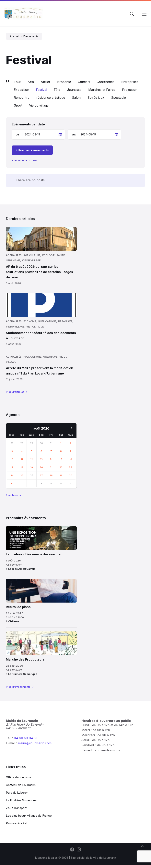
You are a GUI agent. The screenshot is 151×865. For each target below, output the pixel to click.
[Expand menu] (144, 14)
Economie (29, 321)
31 (12, 483)
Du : (18, 134)
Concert (84, 82)
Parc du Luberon (17, 792)
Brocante (64, 82)
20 (41, 467)
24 (12, 475)
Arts (31, 82)
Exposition (21, 90)
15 (61, 459)
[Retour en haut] (142, 847)
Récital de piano (18, 607)
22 (61, 467)
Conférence (105, 82)
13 (41, 459)
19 (31, 467)
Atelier (45, 82)
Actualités (13, 255)
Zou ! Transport (16, 808)
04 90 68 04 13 (25, 738)
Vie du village (39, 105)
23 (70, 467)
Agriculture (31, 255)
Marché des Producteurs (25, 659)
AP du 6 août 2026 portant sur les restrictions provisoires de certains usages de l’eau (39, 272)
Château (13, 621)
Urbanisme (13, 260)
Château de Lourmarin (21, 785)
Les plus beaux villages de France (29, 815)
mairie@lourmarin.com (35, 743)
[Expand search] (132, 14)
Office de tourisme (18, 777)
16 (70, 459)
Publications (47, 321)
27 (12, 443)
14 (51, 459)
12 (31, 459)
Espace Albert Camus (21, 568)
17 (12, 467)
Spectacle (118, 97)
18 (22, 467)
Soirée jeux (95, 97)
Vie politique (35, 326)
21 (51, 467)
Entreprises (129, 82)
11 (22, 459)
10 (12, 459)
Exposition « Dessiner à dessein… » (33, 554)
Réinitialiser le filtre (24, 160)
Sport (18, 105)
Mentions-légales (46, 857)
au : (74, 134)
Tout (17, 82)
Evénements (30, 36)
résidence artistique (50, 97)
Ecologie (48, 255)
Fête (57, 90)
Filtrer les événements (32, 150)
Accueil (14, 36)
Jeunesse (74, 90)
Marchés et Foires (101, 90)
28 (21, 443)
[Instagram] (79, 850)
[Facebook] (72, 850)
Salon (76, 97)
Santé (60, 255)
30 (70, 475)
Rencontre (21, 97)
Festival (41, 90)
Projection (129, 90)
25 (21, 475)
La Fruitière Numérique (22, 673)
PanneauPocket (16, 823)
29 (61, 475)
